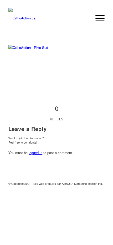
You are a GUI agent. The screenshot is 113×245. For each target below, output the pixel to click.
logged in (35, 152)
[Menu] (97, 18)
